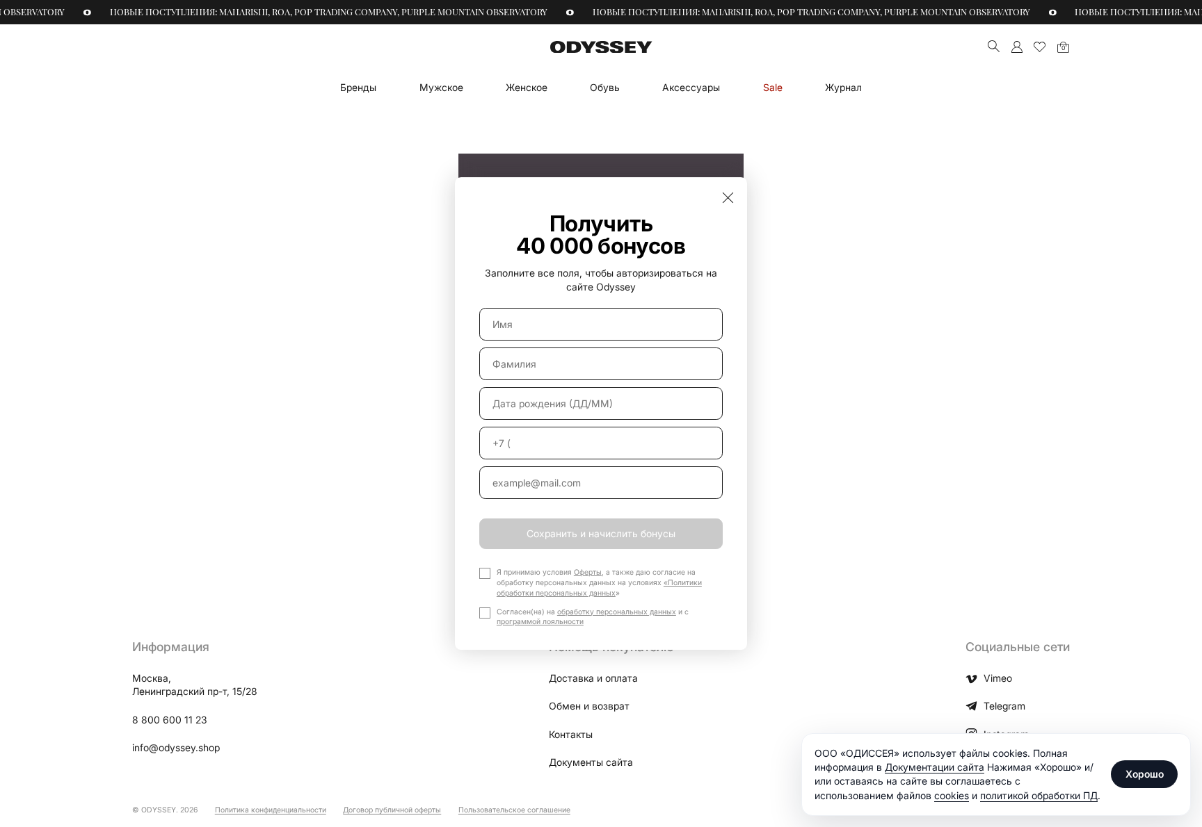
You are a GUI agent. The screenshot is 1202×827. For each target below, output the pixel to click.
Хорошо (1144, 774)
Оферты (588, 572)
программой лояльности (540, 621)
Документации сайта (934, 767)
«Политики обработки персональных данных (599, 588)
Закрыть (728, 197)
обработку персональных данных (616, 611)
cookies (951, 795)
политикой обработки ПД (1039, 795)
